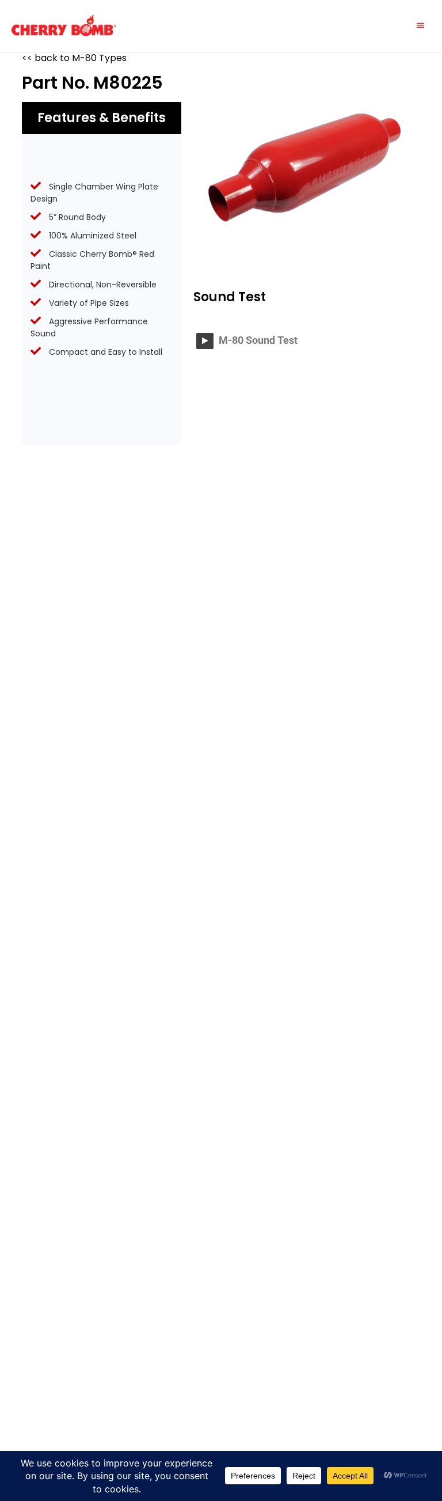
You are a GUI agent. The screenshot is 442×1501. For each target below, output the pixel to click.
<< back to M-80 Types (74, 58)
